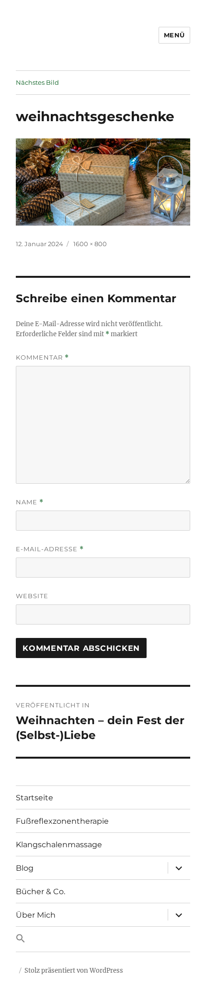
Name (30, 502)
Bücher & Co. (40, 891)
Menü (174, 35)
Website (32, 596)
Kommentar (42, 357)
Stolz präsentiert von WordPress (73, 970)
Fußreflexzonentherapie (62, 821)
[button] (103, 939)
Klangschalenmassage (59, 844)
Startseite (34, 797)
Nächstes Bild (37, 82)
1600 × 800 (90, 244)
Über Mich (36, 915)
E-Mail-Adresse (50, 549)
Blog (25, 868)
